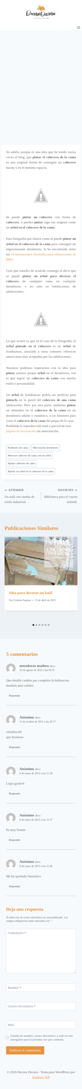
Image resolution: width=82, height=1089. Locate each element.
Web (11, 1025)
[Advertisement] (41, 73)
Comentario (17, 933)
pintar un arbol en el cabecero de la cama (30, 471)
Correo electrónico (22, 1006)
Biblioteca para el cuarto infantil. (60, 496)
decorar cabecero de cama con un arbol (29, 455)
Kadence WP (41, 1077)
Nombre (14, 988)
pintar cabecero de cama (21, 463)
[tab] (33, 625)
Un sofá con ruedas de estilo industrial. (20, 496)
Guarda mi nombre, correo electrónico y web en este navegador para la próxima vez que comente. (41, 1037)
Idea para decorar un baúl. (31, 593)
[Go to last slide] (11, 579)
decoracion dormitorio (45, 447)
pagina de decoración (21, 431)
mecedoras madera (34, 666)
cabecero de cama (18, 447)
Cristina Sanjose (22, 600)
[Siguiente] (70, 579)
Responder (14, 695)
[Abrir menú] (78, 27)
